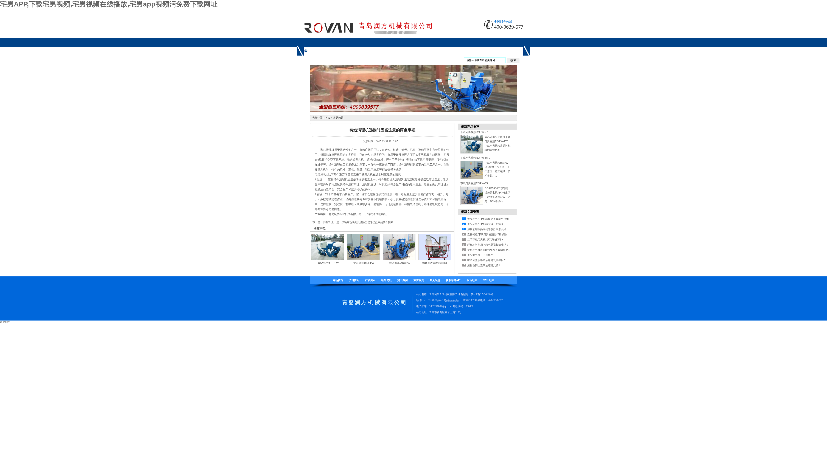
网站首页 (338, 280)
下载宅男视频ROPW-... (328, 263)
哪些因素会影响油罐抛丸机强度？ (486, 260)
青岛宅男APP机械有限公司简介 (485, 224)
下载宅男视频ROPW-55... (475, 157)
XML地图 (488, 280)
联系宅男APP (453, 280)
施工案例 (402, 280)
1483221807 (468, 300)
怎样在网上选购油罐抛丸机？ (484, 265)
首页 (327, 117)
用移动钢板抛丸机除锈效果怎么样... (487, 229)
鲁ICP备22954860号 (482, 294)
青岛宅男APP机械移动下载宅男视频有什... (491, 218)
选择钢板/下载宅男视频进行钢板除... (488, 234)
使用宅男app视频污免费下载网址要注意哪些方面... (496, 249)
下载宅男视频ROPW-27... (475, 132)
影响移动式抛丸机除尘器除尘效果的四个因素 (367, 222)
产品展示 (370, 280)
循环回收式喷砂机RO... (435, 263)
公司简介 (354, 280)
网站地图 (472, 280)
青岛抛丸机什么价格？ (480, 255)
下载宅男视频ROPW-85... (475, 183)
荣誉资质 (419, 280)
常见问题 (338, 117)
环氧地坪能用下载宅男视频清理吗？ (488, 244)
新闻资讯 (386, 280)
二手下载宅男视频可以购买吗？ (485, 239)
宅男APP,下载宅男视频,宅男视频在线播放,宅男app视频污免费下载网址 (109, 4)
